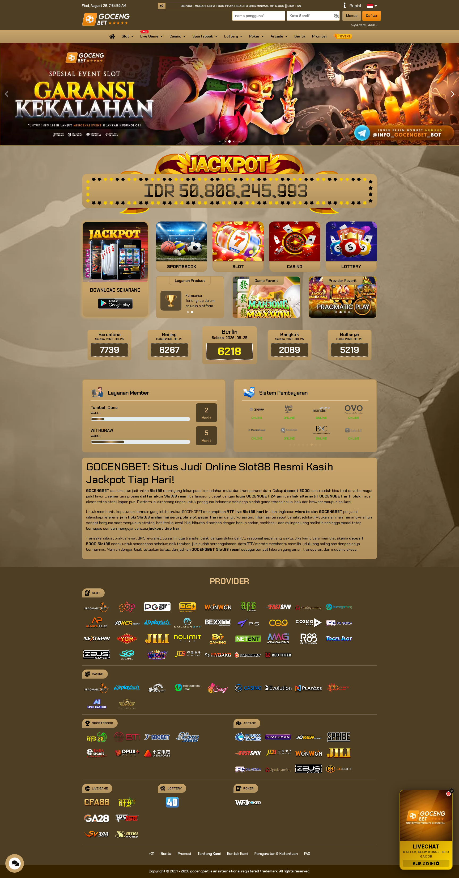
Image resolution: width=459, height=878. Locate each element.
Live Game (149, 36)
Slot (125, 36)
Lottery (231, 36)
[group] (342, 297)
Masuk (352, 15)
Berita (299, 36)
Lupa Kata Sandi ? (364, 25)
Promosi (319, 36)
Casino (175, 36)
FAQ (307, 853)
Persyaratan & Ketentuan (276, 853)
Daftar (372, 15)
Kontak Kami (237, 853)
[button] (452, 94)
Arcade (277, 36)
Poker (254, 36)
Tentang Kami (209, 853)
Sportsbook (202, 36)
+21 (151, 853)
